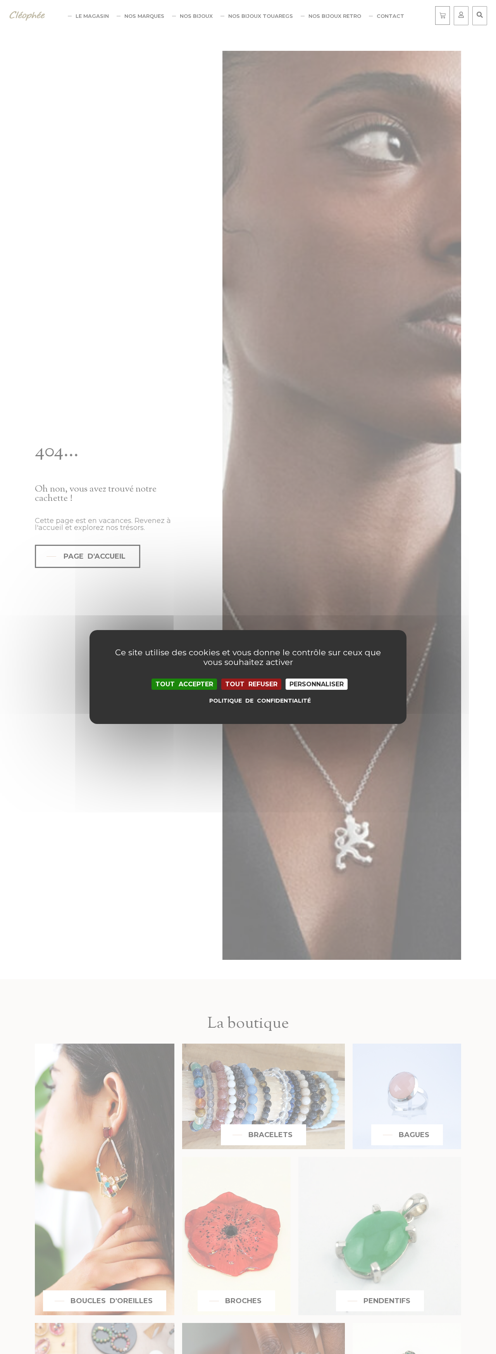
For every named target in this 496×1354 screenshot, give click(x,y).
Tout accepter (184, 684)
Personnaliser (316, 684)
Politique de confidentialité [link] (250, 700)
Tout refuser (251, 684)
